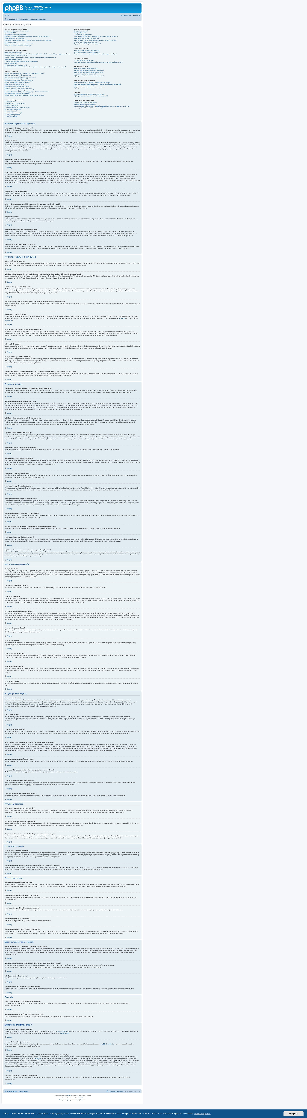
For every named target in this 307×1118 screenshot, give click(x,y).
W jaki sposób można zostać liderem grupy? (87, 38)
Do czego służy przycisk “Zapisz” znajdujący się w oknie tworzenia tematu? (27, 91)
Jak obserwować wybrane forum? (84, 86)
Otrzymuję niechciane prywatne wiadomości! (87, 52)
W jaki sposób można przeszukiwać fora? (86, 68)
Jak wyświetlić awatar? (11, 63)
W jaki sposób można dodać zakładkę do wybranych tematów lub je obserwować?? (98, 84)
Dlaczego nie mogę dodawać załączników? (17, 86)
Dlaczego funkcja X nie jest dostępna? (85, 104)
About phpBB (64, 1033)
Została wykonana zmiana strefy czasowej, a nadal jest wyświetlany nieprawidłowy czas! (30, 57)
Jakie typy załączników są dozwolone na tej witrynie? (89, 94)
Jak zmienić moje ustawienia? (13, 52)
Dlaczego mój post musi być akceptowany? (17, 93)
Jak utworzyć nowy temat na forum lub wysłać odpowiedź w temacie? (25, 73)
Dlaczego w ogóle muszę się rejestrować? (17, 31)
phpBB (69, 1095)
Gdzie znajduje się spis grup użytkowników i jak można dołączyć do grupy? (96, 36)
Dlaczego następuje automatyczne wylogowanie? (19, 44)
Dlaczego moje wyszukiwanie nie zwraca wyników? (89, 70)
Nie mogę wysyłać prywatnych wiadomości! (86, 50)
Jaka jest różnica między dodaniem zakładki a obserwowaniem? (92, 82)
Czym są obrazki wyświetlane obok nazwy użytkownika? (21, 61)
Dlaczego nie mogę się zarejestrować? (16, 34)
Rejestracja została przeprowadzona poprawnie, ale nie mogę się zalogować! (27, 36)
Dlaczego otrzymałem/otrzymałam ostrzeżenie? (18, 88)
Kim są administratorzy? (81, 31)
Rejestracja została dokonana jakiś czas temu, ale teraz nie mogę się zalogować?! (28, 40)
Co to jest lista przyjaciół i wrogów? (84, 60)
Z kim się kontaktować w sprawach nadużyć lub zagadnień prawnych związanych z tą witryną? (101, 106)
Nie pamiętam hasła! (10, 42)
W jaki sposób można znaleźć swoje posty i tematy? (89, 76)
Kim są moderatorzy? (80, 33)
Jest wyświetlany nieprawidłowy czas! (16, 55)
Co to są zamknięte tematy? (13, 114)
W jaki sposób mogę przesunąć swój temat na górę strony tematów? (24, 95)
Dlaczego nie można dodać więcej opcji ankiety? (19, 80)
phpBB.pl (122, 318)
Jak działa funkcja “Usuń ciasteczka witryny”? (18, 45)
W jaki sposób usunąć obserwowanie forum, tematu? (89, 88)
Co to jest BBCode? (10, 101)
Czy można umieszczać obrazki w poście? (17, 107)
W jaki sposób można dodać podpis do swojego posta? (20, 77)
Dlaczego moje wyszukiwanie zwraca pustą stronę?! (89, 72)
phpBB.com (8, 320)
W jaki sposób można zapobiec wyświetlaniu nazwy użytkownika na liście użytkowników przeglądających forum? (37, 54)
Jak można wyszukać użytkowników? (85, 74)
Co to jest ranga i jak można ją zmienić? (16, 65)
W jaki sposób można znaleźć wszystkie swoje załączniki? (91, 96)
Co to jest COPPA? (10, 33)
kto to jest (38, 1059)
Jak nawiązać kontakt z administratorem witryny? (88, 108)
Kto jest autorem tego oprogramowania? (85, 102)
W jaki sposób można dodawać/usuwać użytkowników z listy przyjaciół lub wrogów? (98, 62)
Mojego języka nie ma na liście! (14, 59)
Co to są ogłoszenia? (11, 111)
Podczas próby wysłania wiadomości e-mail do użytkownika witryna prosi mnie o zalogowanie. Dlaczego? (35, 67)
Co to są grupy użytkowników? (83, 34)
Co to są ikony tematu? (11, 116)
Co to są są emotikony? (11, 105)
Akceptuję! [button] (293, 1114)
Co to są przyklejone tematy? (13, 113)
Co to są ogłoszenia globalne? (13, 109)
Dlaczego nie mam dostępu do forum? (16, 84)
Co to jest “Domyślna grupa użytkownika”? (86, 42)
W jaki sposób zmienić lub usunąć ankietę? (17, 82)
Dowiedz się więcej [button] (202, 1114)
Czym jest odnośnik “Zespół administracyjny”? (87, 44)
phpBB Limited (62, 1031)
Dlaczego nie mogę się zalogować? (15, 38)
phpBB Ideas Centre (107, 1044)
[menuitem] (7, 15)
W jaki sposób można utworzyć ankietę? (16, 79)
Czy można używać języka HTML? (15, 103)
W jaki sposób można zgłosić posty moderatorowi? (19, 90)
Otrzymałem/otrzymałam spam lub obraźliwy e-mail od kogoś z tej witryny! (95, 54)
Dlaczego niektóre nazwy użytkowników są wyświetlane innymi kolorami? (95, 40)
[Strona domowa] (14, 8)
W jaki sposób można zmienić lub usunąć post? (18, 75)
